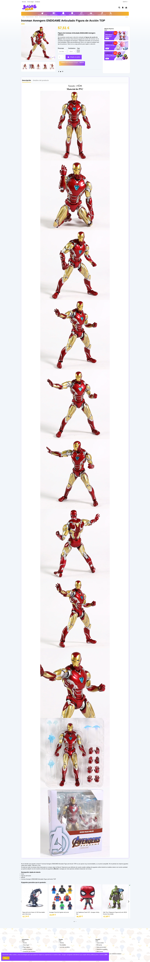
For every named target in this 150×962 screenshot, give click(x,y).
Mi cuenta (99, 945)
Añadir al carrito (75, 57)
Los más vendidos (65, 947)
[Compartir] (58, 71)
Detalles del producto (41, 80)
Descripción (26, 80)
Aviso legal (30, 1)
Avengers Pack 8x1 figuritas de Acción (59, 912)
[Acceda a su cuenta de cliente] (123, 8)
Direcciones (100, 951)
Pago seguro (26, 947)
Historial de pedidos (102, 949)
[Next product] (127, 17)
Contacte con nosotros (29, 951)
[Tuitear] (60, 71)
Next (128, 901)
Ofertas (62, 942)
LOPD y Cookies (27, 949)
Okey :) (6, 958)
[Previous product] (126, 17)
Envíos (24, 1)
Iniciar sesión (100, 942)
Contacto (37, 1)
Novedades (63, 945)
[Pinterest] (62, 71)
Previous (21, 901)
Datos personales (101, 947)
